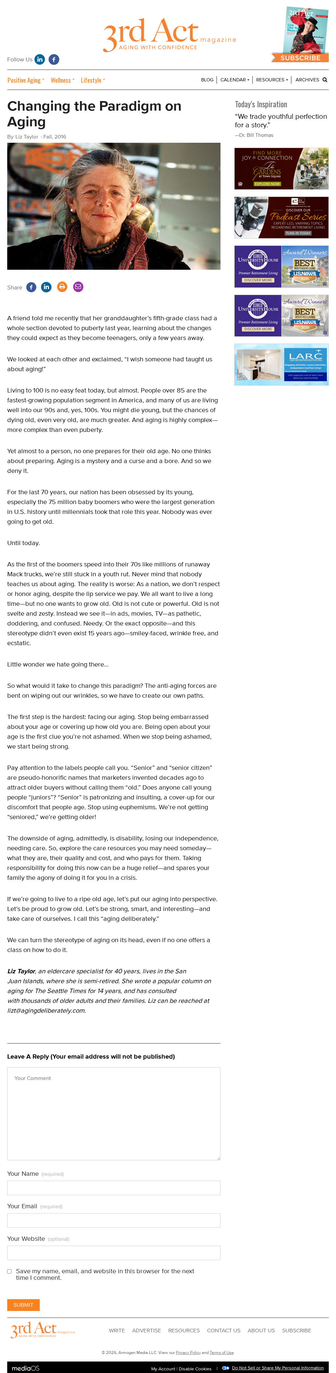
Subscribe (296, 1330)
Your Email (34, 1206)
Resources (270, 80)
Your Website (38, 1239)
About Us (261, 1330)
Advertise (146, 1330)
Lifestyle (91, 79)
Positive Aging (24, 79)
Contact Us (224, 1330)
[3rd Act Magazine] (168, 37)
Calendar (233, 80)
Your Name (35, 1174)
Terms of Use (222, 1352)
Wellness (61, 79)
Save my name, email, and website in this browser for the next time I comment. (105, 1274)
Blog (207, 80)
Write (117, 1330)
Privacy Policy (188, 1352)
